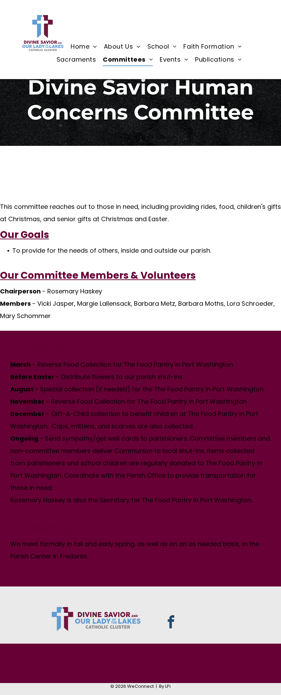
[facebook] (171, 622)
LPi (168, 686)
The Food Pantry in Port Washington (178, 364)
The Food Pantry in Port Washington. (197, 500)
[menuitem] (83, 46)
